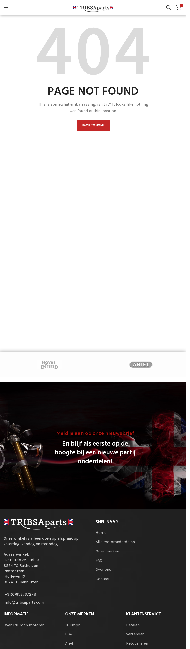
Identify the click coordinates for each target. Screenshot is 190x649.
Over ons (103, 569)
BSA (68, 634)
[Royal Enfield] (49, 364)
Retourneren (137, 643)
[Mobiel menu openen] (6, 7)
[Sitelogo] (93, 7)
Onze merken (107, 551)
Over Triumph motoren (24, 625)
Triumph (72, 625)
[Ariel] (140, 364)
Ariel (69, 643)
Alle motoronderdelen (115, 541)
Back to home (93, 125)
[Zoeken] (169, 7)
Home (101, 532)
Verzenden (135, 634)
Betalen (133, 625)
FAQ (99, 560)
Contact (103, 578)
